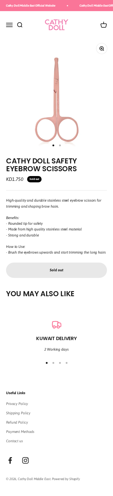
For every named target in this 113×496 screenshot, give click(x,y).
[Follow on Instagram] (25, 460)
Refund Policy (17, 422)
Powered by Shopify (66, 479)
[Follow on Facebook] (10, 460)
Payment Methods (20, 432)
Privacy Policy (17, 404)
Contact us (14, 441)
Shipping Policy (18, 413)
